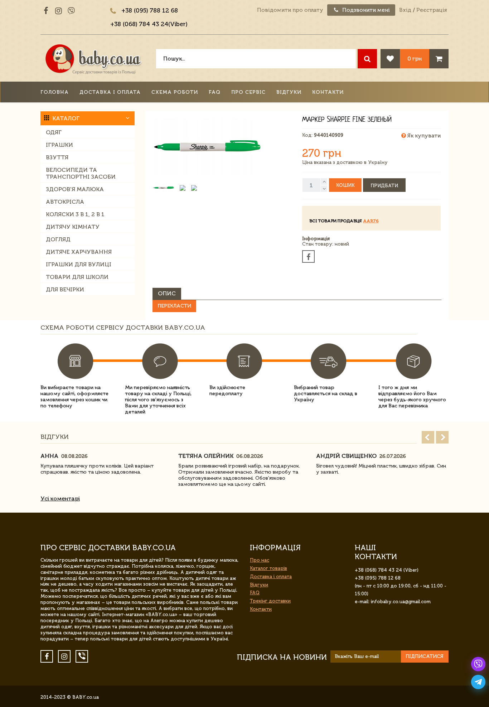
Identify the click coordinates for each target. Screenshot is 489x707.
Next (442, 437)
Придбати (384, 185)
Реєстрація (431, 10)
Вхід (405, 10)
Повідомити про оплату (290, 10)
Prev (428, 437)
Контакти (328, 92)
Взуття (57, 157)
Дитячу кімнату (73, 226)
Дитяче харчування (79, 251)
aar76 (370, 220)
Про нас (259, 560)
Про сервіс (248, 92)
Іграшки (59, 144)
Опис (167, 293)
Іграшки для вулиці (78, 264)
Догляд (58, 239)
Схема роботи (174, 92)
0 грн (414, 58)
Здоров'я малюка (75, 189)
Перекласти (174, 306)
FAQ (215, 92)
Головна (54, 92)
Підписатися (425, 656)
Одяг (54, 132)
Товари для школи (77, 276)
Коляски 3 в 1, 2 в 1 (75, 214)
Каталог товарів (268, 568)
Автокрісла (65, 201)
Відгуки (288, 92)
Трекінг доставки (270, 601)
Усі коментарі (60, 498)
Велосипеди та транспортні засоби (81, 173)
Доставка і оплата (110, 92)
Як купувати (423, 135)
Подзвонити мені (365, 10)
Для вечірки (65, 289)
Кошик (345, 185)
